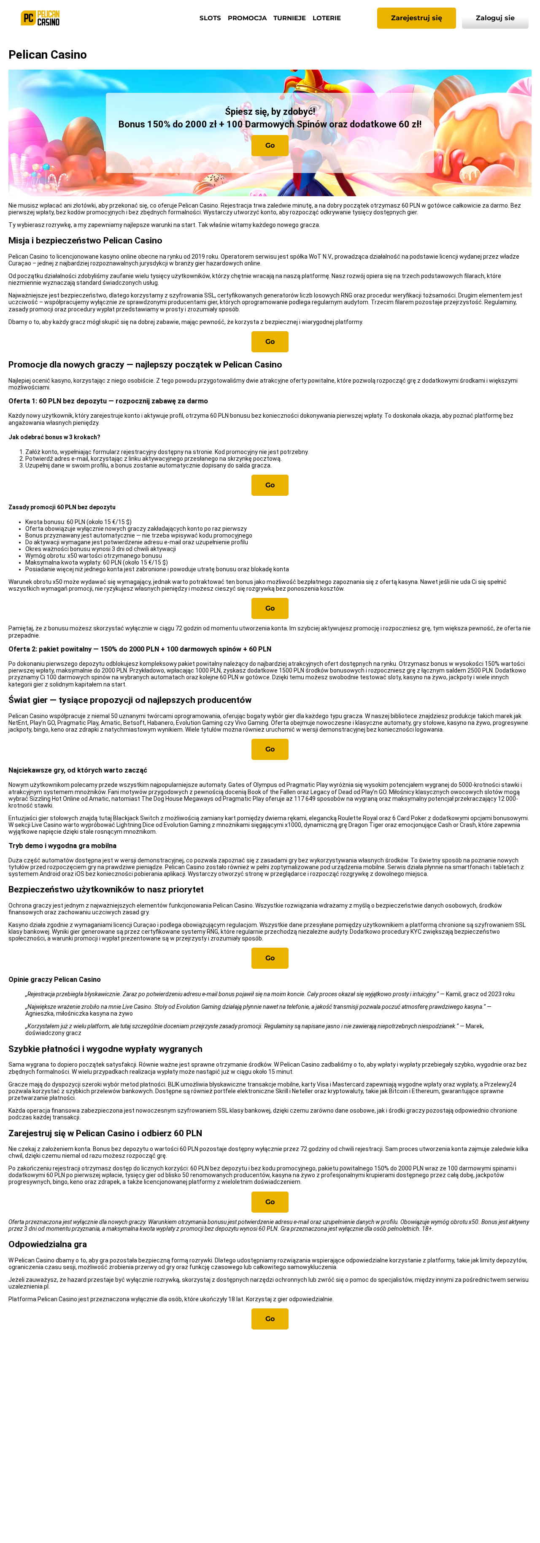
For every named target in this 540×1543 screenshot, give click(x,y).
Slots (210, 18)
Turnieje (289, 18)
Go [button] (270, 145)
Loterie (327, 18)
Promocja (247, 18)
